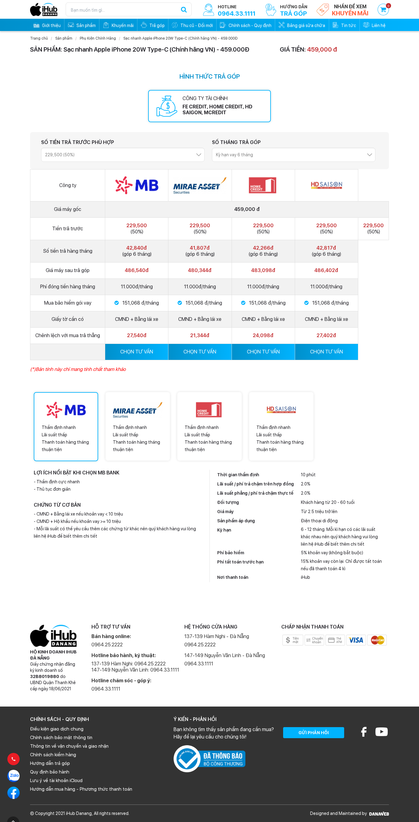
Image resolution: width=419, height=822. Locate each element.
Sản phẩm (63, 38)
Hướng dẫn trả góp (50, 763)
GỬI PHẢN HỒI (313, 732)
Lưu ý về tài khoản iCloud (56, 780)
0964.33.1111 (105, 689)
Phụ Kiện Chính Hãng (98, 38)
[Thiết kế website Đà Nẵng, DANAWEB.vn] (378, 813)
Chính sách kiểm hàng (53, 755)
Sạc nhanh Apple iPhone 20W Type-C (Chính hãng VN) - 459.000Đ (180, 38)
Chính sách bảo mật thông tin (61, 737)
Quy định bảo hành (49, 772)
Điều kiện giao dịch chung (56, 729)
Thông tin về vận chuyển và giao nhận (69, 746)
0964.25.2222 (107, 645)
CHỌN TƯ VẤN (136, 352)
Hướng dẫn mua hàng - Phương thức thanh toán (81, 789)
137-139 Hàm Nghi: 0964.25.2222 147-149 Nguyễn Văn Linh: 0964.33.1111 (135, 667)
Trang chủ (39, 38)
